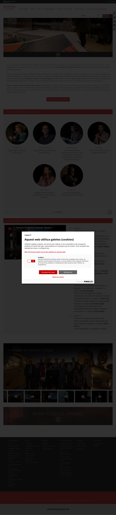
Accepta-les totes (48, 272)
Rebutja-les (68, 272)
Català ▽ (28, 235)
